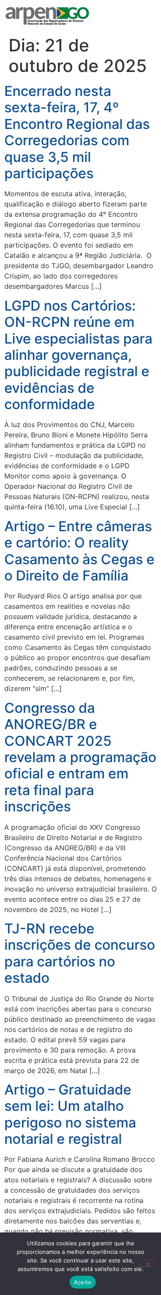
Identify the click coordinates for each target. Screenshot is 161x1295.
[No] (147, 1263)
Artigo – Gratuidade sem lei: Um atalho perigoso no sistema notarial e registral (70, 1114)
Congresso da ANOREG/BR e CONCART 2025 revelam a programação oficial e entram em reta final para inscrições (80, 757)
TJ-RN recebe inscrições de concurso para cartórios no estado (79, 953)
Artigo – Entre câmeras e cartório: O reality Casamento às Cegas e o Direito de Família (79, 551)
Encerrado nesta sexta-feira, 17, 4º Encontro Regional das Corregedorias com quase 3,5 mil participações (77, 132)
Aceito (83, 1282)
